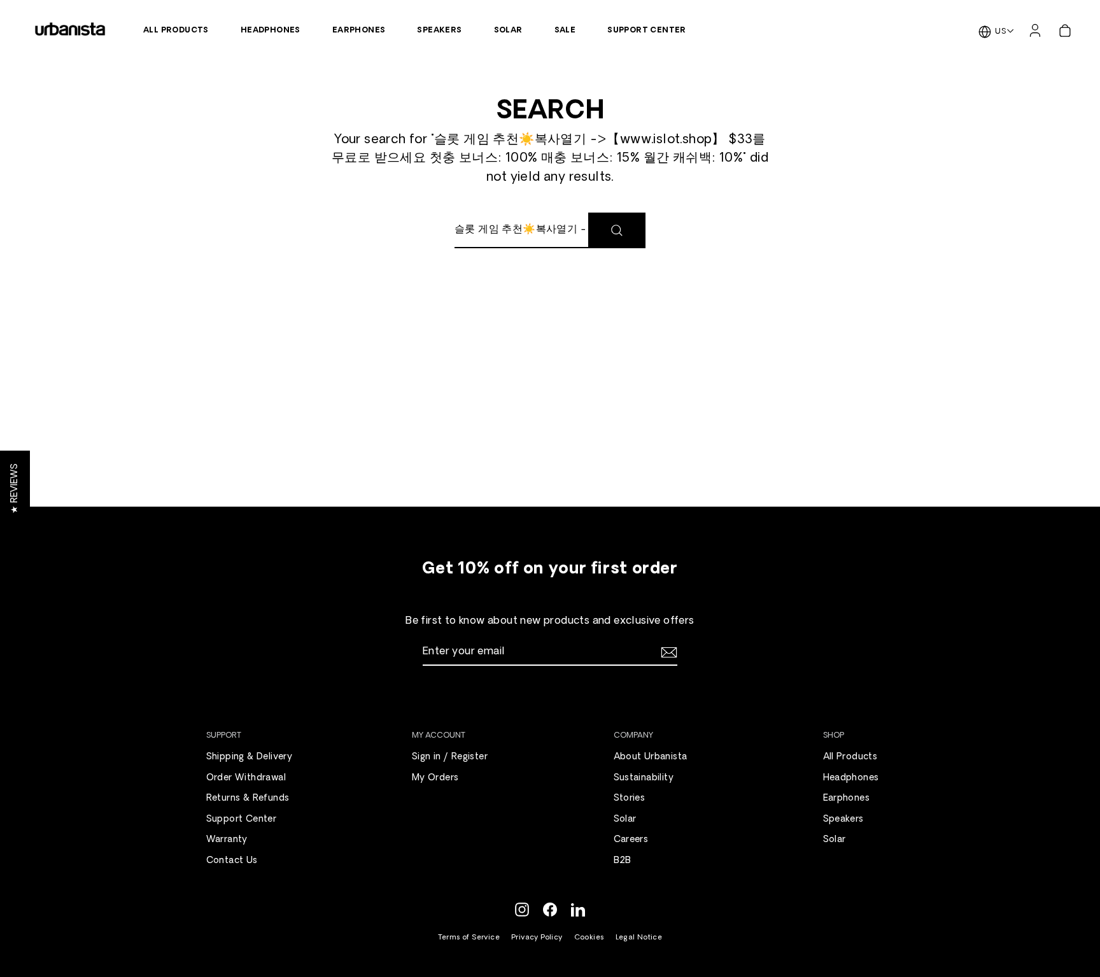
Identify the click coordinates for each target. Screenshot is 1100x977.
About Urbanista (651, 757)
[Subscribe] (667, 652)
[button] (15, 488)
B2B (622, 861)
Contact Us (232, 861)
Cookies (589, 937)
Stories (629, 798)
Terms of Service (469, 937)
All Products (176, 30)
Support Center (646, 30)
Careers (631, 840)
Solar (508, 30)
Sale (565, 30)
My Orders (435, 778)
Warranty (227, 840)
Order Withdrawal (246, 778)
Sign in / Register (450, 757)
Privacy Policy (537, 937)
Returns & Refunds (248, 798)
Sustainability (644, 778)
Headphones (270, 30)
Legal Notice (639, 937)
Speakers (439, 30)
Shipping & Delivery (249, 757)
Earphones (359, 30)
